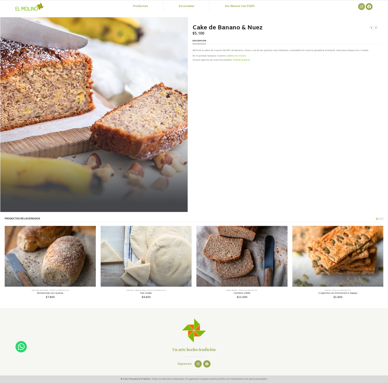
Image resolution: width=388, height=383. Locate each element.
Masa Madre (232, 290)
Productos (140, 6)
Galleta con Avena (236, 56)
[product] (50, 256)
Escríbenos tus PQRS (240, 6)
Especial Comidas (134, 290)
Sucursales (186, 6)
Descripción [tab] (199, 41)
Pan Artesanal (42, 290)
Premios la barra (241, 60)
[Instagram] (361, 6)
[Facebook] (369, 6)
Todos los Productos (59, 290)
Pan (33, 290)
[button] (377, 219)
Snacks (328, 290)
